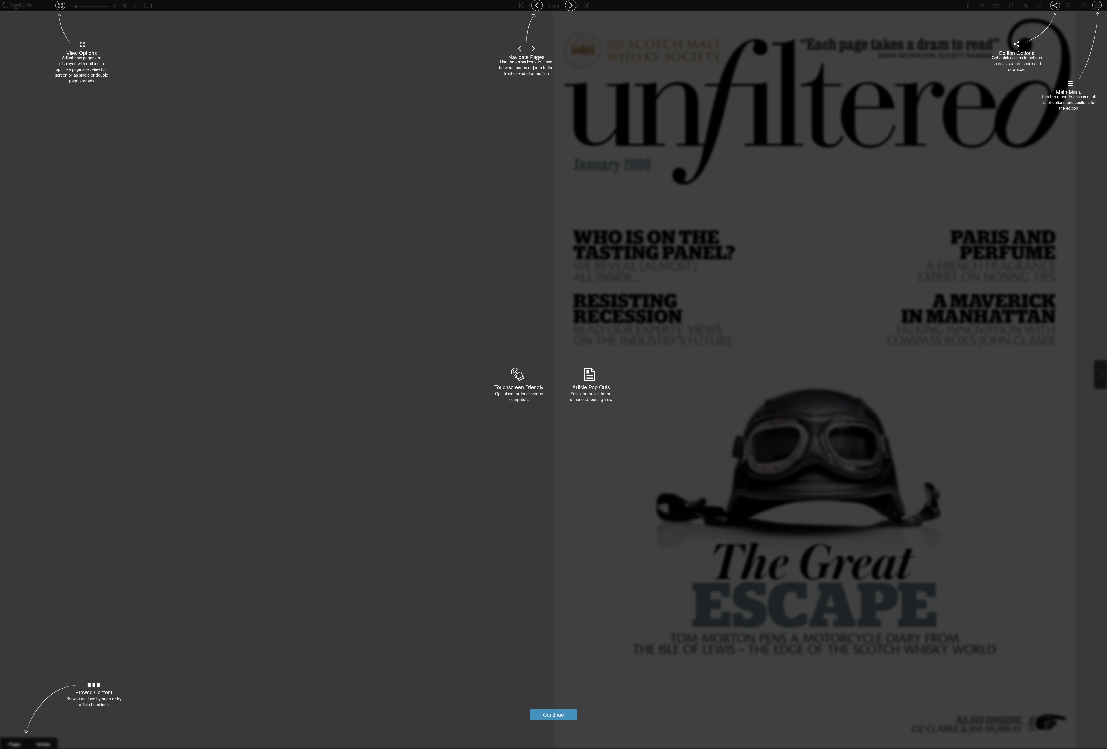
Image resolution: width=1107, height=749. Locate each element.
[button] (553, 714)
